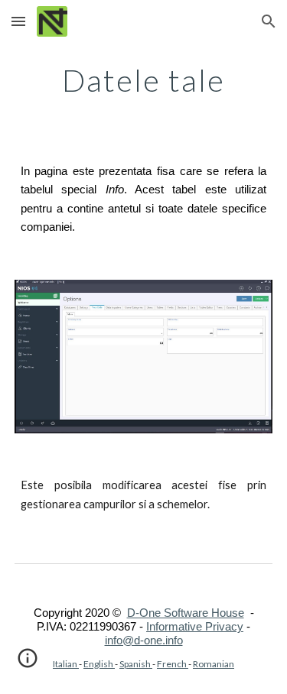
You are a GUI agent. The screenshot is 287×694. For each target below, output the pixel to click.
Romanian (213, 664)
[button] (18, 21)
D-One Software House (185, 613)
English (99, 664)
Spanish (135, 664)
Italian (66, 664)
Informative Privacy (194, 627)
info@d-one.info (144, 640)
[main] (144, 80)
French (172, 664)
